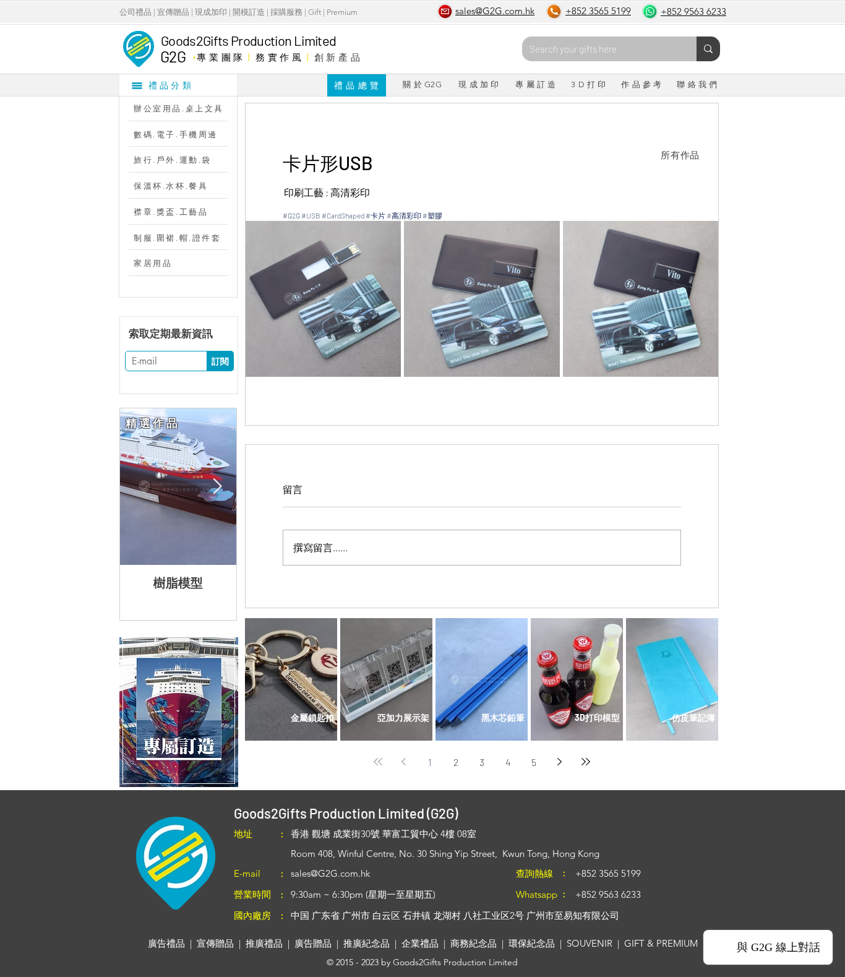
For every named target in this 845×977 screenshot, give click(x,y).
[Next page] (560, 762)
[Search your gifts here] (708, 49)
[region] (178, 712)
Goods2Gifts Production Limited (248, 40)
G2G (173, 56)
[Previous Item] (139, 486)
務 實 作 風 (278, 56)
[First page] (378, 762)
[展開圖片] (323, 298)
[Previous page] (404, 762)
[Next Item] (217, 486)
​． (194, 54)
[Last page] (586, 762)
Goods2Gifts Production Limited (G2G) (346, 813)
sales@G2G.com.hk (330, 873)
